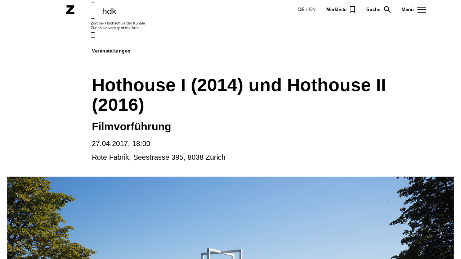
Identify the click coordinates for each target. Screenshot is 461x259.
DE (301, 9)
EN (312, 9)
